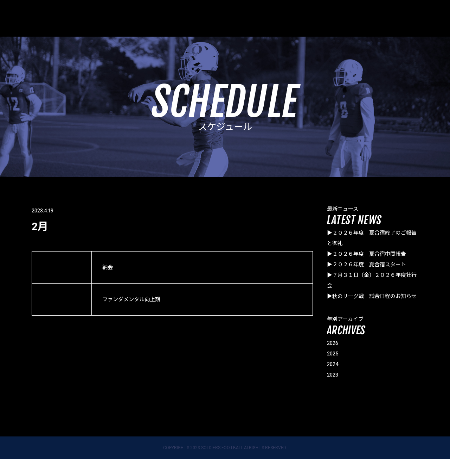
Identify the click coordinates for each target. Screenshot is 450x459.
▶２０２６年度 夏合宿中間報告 (366, 254)
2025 (332, 354)
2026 (332, 343)
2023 (332, 375)
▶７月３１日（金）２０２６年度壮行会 (372, 280)
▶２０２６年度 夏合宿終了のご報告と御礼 (372, 238)
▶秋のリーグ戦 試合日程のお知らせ (372, 296)
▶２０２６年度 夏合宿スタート (366, 264)
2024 (332, 364)
